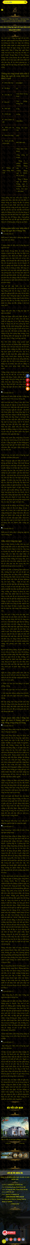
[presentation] (2, 1126)
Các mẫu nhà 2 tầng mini (10, 614)
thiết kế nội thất (23, 941)
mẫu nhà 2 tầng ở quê (11, 338)
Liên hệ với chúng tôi (15, 1172)
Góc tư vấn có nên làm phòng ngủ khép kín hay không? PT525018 (15, 1139)
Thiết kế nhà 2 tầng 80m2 (9, 815)
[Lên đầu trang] (26, 1240)
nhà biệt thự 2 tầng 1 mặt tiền (15, 402)
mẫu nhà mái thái (10, 664)
